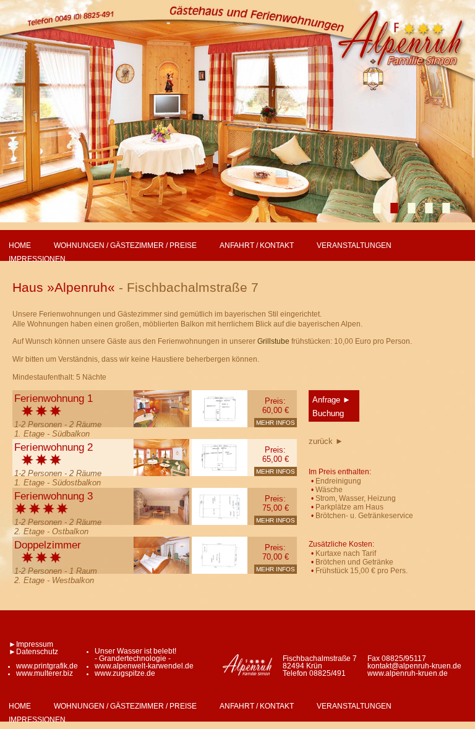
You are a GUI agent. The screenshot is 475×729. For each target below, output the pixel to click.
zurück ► (326, 441)
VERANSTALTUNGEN (354, 245)
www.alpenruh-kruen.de (407, 673)
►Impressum (31, 644)
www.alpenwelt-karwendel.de (144, 666)
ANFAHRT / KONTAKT (257, 245)
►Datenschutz (33, 651)
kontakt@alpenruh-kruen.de (414, 666)
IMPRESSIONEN (37, 259)
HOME (20, 245)
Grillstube (273, 341)
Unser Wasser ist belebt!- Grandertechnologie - (135, 654)
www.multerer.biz (44, 673)
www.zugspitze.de (125, 673)
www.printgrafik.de (47, 666)
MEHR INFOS (275, 422)
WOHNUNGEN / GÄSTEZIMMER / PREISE (125, 245)
